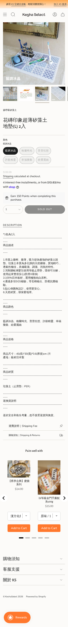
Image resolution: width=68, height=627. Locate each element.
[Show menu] (5, 14)
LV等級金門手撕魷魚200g (49, 500)
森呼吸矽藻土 (10, 110)
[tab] (21, 537)
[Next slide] (64, 498)
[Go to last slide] (4, 498)
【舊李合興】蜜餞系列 (18, 483)
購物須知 (11, 559)
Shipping (8, 176)
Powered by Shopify (36, 596)
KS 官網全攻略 (15, 4)
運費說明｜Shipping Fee (23, 426)
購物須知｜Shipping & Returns (24, 435)
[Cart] (63, 14)
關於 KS (9, 580)
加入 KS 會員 (56, 4)
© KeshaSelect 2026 (13, 596)
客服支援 (11, 569)
